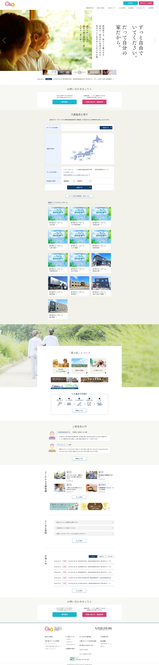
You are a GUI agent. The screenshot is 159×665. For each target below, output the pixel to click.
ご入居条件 (68, 639)
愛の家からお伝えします (86, 645)
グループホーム (69, 169)
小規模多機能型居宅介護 (84, 169)
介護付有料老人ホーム (105, 643)
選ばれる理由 (100, 8)
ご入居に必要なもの (70, 644)
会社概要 (130, 8)
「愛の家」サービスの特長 (52, 641)
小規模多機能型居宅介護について (53, 646)
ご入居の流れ (69, 642)
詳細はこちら (79, 410)
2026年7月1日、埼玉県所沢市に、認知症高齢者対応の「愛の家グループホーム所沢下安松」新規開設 (82, 79)
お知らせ (101, 556)
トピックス (110, 556)
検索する (79, 187)
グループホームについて (50, 643)
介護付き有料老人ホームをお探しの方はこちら (75, 175)
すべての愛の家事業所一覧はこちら (79, 196)
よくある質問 (122, 8)
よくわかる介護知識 (85, 637)
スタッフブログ (84, 650)
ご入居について (111, 8)
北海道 (101, 141)
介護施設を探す (89, 8)
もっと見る (79, 497)
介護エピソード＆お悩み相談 (88, 641)
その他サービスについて (50, 648)
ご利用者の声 (104, 637)
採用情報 (151, 8)
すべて (93, 556)
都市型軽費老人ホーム (102, 169)
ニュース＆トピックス (85, 654)
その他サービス (69, 172)
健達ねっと (103, 646)
